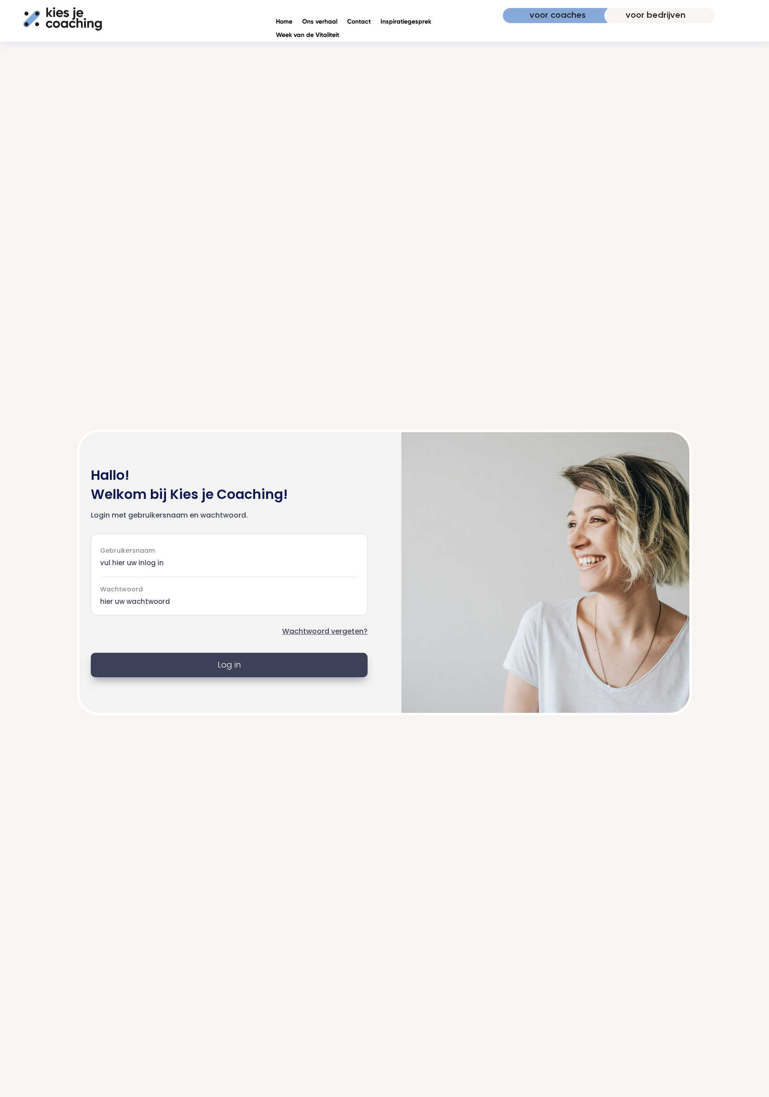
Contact (359, 22)
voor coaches (558, 15)
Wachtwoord (121, 589)
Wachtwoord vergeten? (325, 631)
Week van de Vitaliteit (307, 35)
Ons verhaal (319, 22)
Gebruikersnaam (127, 550)
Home (284, 22)
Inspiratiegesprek (405, 22)
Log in (229, 664)
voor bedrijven (655, 15)
